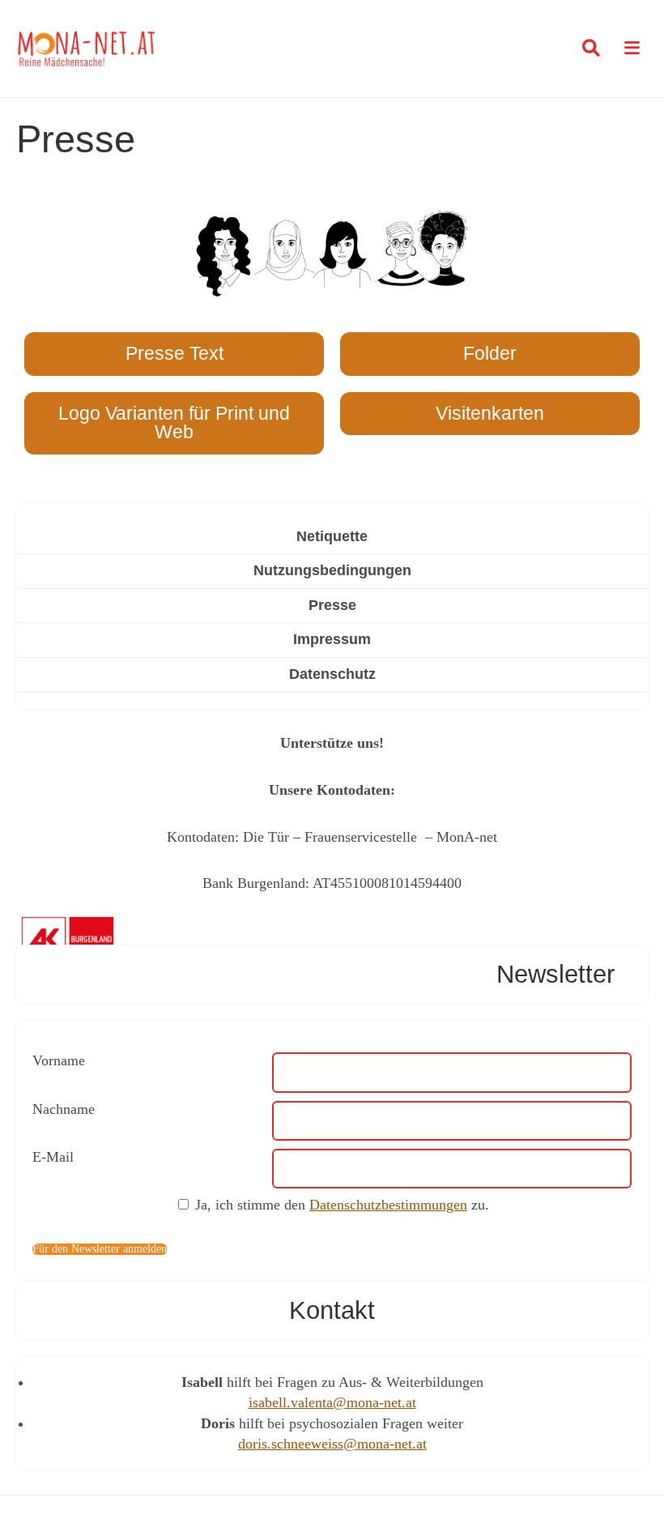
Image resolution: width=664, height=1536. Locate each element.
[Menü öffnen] (628, 49)
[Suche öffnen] (591, 49)
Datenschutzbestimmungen (388, 1205)
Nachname (63, 1109)
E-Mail (53, 1157)
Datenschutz (332, 674)
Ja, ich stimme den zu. (342, 1205)
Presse (332, 605)
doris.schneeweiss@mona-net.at (332, 1444)
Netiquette (332, 536)
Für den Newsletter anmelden (99, 1249)
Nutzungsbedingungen (332, 570)
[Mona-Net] (87, 48)
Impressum (332, 639)
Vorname (58, 1060)
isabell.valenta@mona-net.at (332, 1402)
